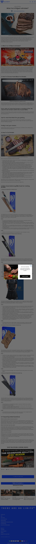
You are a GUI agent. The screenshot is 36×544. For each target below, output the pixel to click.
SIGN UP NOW (25, 276)
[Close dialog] (31, 266)
